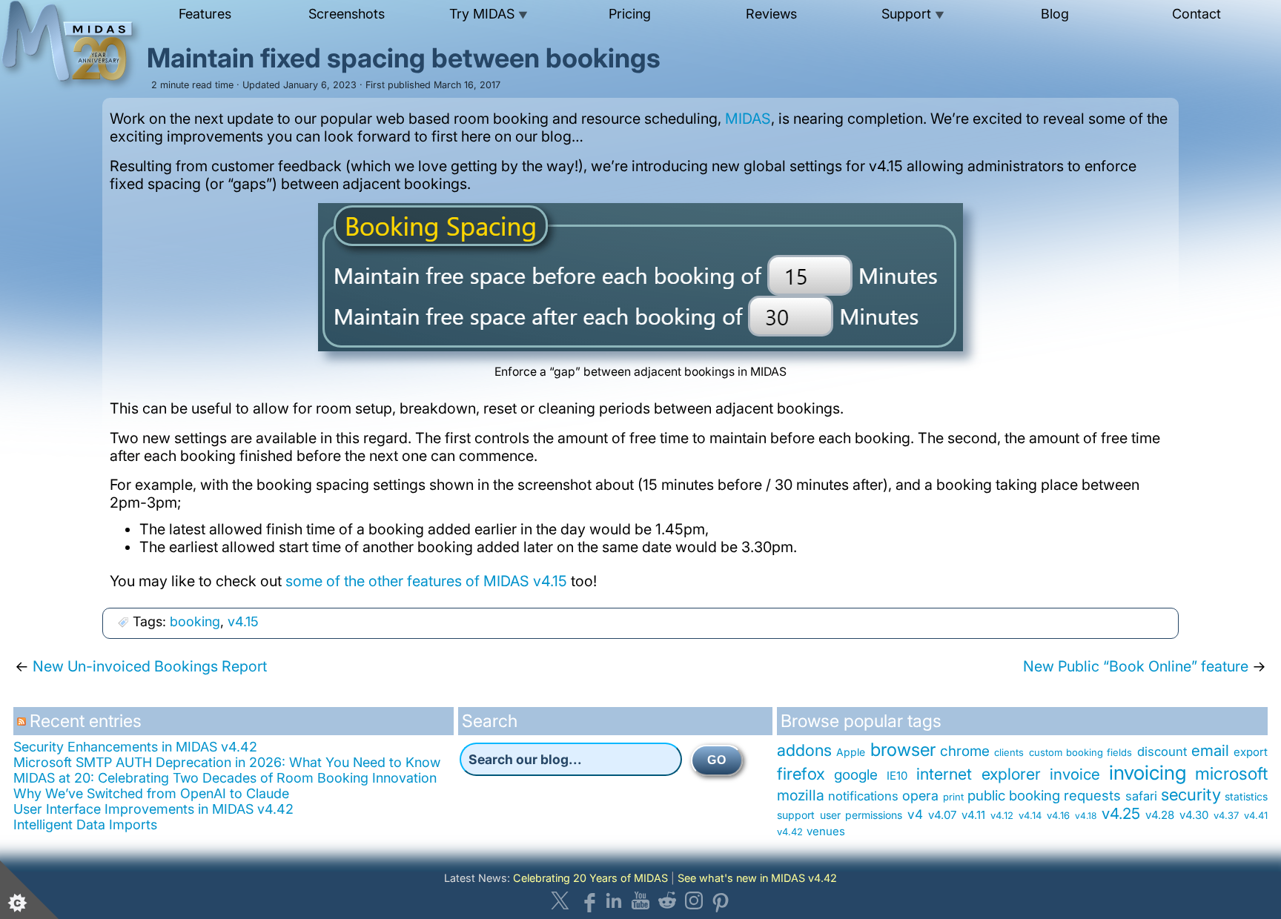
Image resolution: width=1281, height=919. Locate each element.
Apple (850, 752)
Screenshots (346, 13)
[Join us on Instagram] (694, 900)
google (856, 774)
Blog (1055, 13)
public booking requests (1044, 795)
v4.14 (1030, 815)
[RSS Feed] (23, 726)
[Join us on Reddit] (667, 900)
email (1210, 750)
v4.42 (790, 831)
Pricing (630, 13)
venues (826, 831)
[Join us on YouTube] (640, 900)
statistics (1246, 796)
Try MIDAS (488, 13)
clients (1009, 752)
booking (195, 621)
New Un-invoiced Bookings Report (150, 666)
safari (1141, 796)
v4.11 (973, 815)
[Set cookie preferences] (29, 889)
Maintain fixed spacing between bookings (404, 58)
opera (920, 795)
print (953, 797)
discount (1162, 751)
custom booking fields (1081, 752)
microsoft (1231, 773)
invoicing (1147, 772)
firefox (801, 773)
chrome (965, 751)
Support (912, 13)
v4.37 (1226, 815)
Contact (1196, 13)
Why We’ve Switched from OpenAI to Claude (151, 793)
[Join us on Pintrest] (720, 900)
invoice (1075, 774)
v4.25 (1121, 813)
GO (716, 760)
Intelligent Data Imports (85, 824)
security (1191, 794)
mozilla (800, 795)
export (1251, 752)
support (796, 815)
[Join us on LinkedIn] (614, 900)
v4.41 (1256, 815)
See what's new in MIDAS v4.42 (757, 878)
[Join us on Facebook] (587, 900)
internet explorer (978, 773)
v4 (915, 814)
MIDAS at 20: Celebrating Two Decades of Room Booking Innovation (225, 778)
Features (205, 13)
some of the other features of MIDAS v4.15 (426, 581)
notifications (863, 796)
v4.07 (942, 815)
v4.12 (1001, 815)
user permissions (861, 815)
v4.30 (1193, 815)
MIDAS (748, 118)
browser (903, 749)
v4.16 (1058, 815)
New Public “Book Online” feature (1135, 666)
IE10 (897, 776)
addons (804, 750)
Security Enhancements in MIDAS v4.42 (135, 746)
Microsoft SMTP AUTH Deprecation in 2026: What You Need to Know (226, 762)
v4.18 (1085, 815)
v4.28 (1159, 815)
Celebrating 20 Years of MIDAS (590, 878)
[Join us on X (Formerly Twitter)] (560, 900)
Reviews (771, 13)
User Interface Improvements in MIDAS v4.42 (153, 809)
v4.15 (243, 621)
